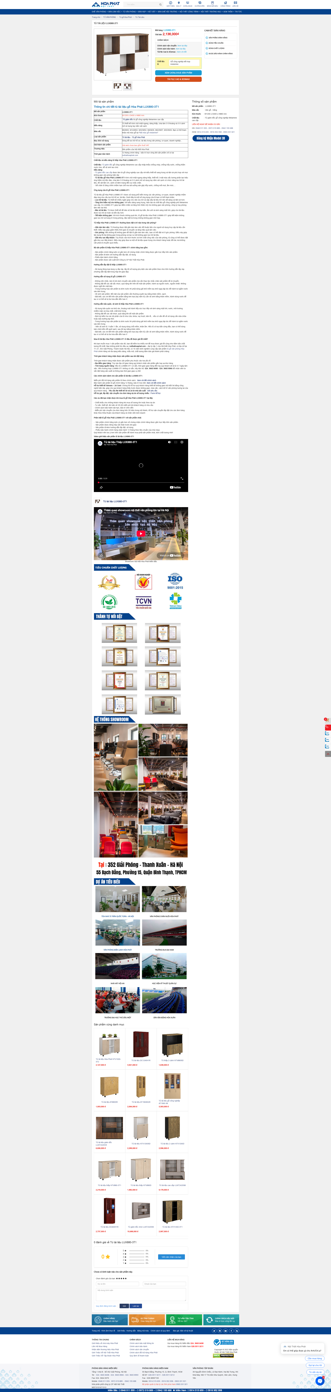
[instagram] (220, 1331)
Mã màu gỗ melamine (148, 133)
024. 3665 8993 (131, 1375)
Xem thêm (228, 12)
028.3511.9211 (197, 1346)
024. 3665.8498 (197, 1343)
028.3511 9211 (154, 1375)
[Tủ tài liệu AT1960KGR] (141, 1086)
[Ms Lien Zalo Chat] (328, 741)
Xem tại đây (182, 46)
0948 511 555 (201, 128)
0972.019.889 (117, 1381)
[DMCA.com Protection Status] (226, 1355)
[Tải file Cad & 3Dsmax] (214, 138)
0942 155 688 (227, 128)
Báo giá (176, 1331)
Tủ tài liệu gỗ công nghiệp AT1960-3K (169, 1102)
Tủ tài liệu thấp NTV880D (141, 1185)
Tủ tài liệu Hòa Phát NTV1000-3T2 (108, 1060)
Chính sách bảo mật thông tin (142, 1343)
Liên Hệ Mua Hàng (99, 1346)
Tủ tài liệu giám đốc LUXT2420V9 (104, 1143)
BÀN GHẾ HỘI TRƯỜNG (168, 12)
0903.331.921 (229, 132)
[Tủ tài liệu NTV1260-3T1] (172, 1211)
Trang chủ (96, 17)
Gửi (124, 1306)
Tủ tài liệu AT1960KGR (141, 1102)
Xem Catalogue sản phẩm (178, 73)
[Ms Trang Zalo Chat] (328, 747)
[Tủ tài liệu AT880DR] (109, 1086)
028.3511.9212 (168, 1375)
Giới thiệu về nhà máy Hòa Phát (105, 1343)
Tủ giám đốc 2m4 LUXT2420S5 (141, 1227)
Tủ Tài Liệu (139, 17)
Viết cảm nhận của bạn (171, 1257)
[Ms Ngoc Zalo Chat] (328, 734)
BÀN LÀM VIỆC (114, 12)
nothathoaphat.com (130, 155)
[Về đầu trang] (328, 754)
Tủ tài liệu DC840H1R (109, 1227)
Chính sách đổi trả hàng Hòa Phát (143, 1353)
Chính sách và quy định (160, 1331)
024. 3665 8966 (117, 1375)
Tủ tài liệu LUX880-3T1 (115, 501)
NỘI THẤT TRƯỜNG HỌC (211, 12)
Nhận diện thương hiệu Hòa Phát (105, 1349)
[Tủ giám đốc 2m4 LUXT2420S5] (141, 1211)
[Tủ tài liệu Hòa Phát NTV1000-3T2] (109, 1044)
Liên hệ (235, 6)
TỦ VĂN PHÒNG (129, 12)
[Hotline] (328, 728)
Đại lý (178, 6)
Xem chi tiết (182, 52)
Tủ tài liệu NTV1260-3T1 (172, 1227)
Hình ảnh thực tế (108, 1331)
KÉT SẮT (152, 12)
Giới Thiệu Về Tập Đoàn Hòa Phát (106, 1356)
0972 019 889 (214, 128)
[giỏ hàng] (328, 721)
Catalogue (187, 6)
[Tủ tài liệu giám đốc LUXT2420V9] (109, 1127)
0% (147, 1251)
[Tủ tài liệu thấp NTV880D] (141, 1169)
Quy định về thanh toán (139, 1356)
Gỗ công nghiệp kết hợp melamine (180, 62)
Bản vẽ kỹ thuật (186, 1331)
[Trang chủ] (106, 4)
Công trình (225, 6)
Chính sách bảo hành (138, 1346)
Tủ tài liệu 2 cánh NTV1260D (172, 1144)
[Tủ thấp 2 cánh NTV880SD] (172, 1044)
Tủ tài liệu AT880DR (109, 1102)
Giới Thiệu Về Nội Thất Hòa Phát (105, 1353)
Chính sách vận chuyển (139, 1349)
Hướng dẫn (200, 6)
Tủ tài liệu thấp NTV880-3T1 (109, 1185)
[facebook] (231, 1331)
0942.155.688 (130, 1381)
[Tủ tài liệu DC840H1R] (109, 1211)
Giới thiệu (171, 6)
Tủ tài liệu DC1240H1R (140, 1060)
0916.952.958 (216, 132)
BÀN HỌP (142, 12)
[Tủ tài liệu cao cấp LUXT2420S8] (172, 1169)
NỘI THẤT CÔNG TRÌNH (189, 12)
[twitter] (214, 1331)
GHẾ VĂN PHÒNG (99, 12)
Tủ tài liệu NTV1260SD (141, 1144)
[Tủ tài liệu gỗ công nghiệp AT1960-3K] (172, 1086)
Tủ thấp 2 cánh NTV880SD (172, 1060)
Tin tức (238, 12)
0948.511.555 (104, 1381)
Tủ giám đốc (107, 165)
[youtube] (225, 1331)
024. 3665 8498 (102, 1375)
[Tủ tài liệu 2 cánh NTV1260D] (172, 1127)
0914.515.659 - (203, 132)
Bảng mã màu (212, 6)
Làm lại (136, 1306)
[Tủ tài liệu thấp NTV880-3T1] (109, 1169)
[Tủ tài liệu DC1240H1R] (141, 1044)
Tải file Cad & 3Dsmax (178, 79)
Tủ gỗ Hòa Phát (125, 17)
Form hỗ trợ (155, 393)
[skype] (237, 1331)
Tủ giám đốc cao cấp (103, 172)
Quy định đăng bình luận (106, 1306)
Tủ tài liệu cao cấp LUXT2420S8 (172, 1185)
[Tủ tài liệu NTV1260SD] (141, 1127)
